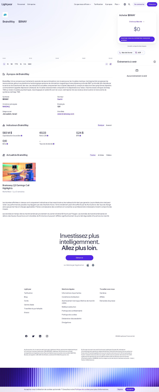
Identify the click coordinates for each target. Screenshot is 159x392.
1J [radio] (4, 64)
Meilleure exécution (69, 307)
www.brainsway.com (65, 114)
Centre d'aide (29, 305)
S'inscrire (152, 4)
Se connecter (139, 4)
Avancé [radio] (108, 125)
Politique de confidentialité (72, 311)
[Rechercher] (129, 4)
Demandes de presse (107, 301)
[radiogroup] (17, 64)
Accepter (130, 389)
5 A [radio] (25, 64)
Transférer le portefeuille (33, 309)
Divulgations (66, 322)
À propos (108, 4)
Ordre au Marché (135, 22)
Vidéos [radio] (108, 155)
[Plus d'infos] (154, 61)
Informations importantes (71, 293)
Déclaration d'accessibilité (71, 319)
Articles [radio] (101, 155)
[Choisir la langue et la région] (125, 4)
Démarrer (79, 258)
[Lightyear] (7, 4)
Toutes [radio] (92, 155)
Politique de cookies (69, 315)
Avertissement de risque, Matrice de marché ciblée (78, 302)
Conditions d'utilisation (70, 297)
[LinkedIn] (40, 336)
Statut (26, 313)
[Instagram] (47, 336)
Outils (26, 301)
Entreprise (31, 4)
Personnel (21, 4)
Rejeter (120, 389)
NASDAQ (6, 106)
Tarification (98, 4)
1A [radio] (21, 64)
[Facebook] (26, 336)
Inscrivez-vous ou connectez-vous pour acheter (135, 39)
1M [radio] (12, 64)
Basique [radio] (101, 125)
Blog (25, 297)
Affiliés (102, 297)
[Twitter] (33, 336)
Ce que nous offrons (81, 4)
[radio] (106, 64)
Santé (59, 99)
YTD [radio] (16, 64)
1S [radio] (8, 64)
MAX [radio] (29, 64)
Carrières (103, 293)
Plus (116, 4)
